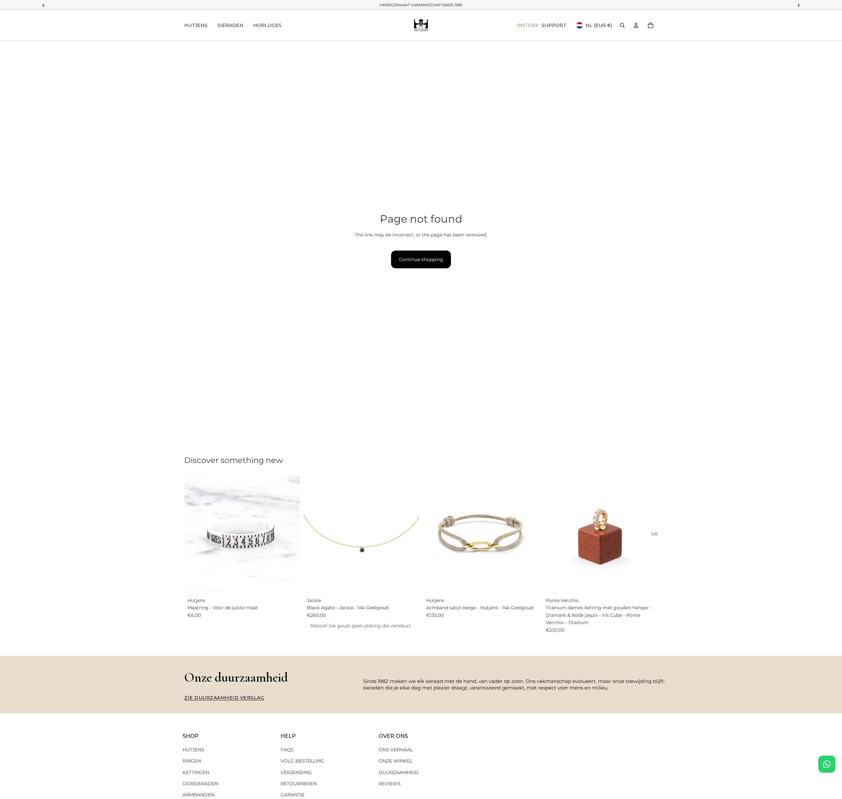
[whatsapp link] (826, 764)
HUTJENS (193, 750)
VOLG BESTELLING (302, 761)
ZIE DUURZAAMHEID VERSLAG (224, 697)
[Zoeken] (622, 25)
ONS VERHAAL (396, 750)
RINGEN (192, 761)
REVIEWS (390, 784)
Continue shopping (421, 259)
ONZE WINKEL (395, 761)
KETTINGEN (196, 772)
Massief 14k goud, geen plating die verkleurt (360, 626)
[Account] (636, 25)
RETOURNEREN (299, 784)
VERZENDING (296, 772)
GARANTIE (293, 795)
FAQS (287, 750)
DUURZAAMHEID (399, 772)
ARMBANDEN (198, 795)
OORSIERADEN (200, 784)
